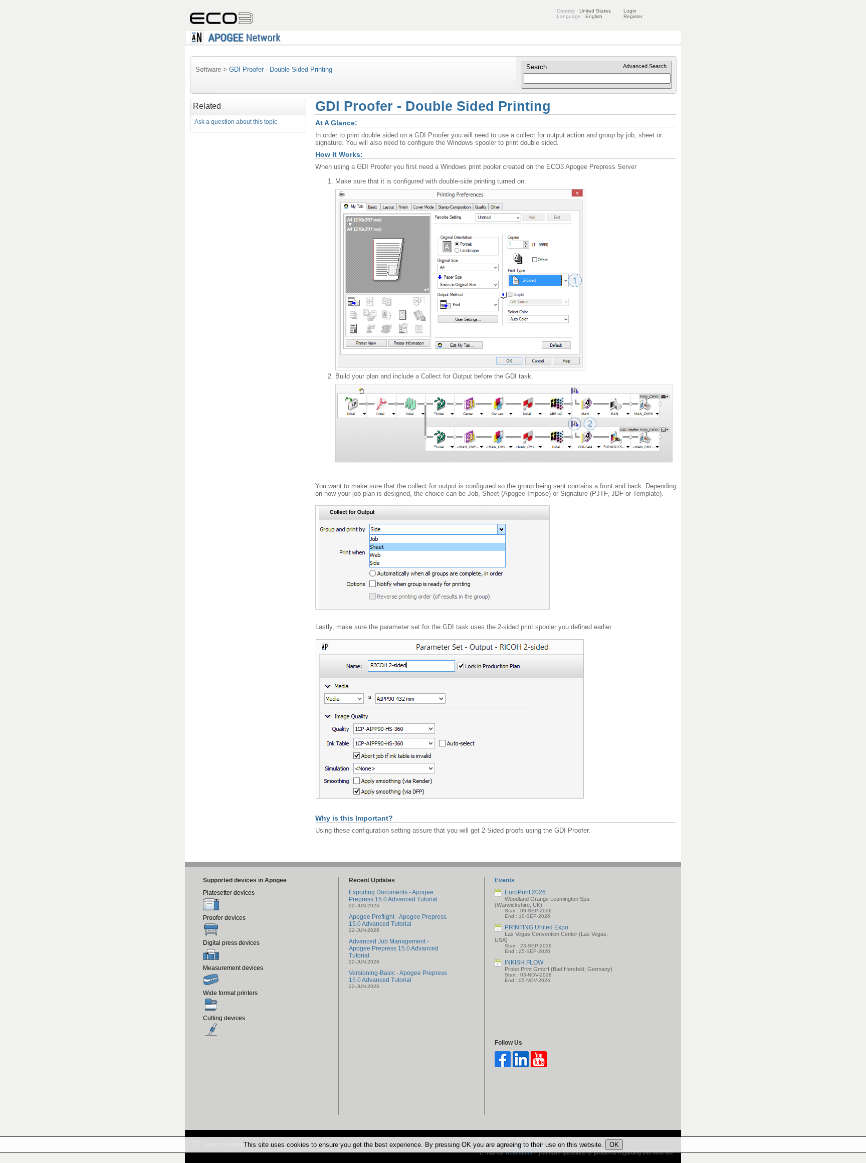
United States (595, 11)
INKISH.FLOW (524, 962)
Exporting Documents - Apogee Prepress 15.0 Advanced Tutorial (393, 896)
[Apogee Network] (433, 42)
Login (629, 11)
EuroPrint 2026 (525, 892)
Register (632, 16)
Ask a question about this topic (235, 121)
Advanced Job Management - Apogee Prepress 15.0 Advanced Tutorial (394, 948)
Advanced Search (645, 66)
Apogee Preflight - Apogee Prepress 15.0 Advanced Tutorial (398, 920)
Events (505, 880)
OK (614, 1144)
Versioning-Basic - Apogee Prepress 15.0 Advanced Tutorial (398, 977)
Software (208, 69)
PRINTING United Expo (536, 927)
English (593, 16)
